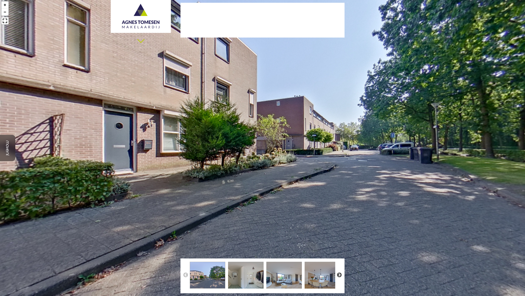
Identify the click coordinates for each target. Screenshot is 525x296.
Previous (185, 275)
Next (339, 275)
